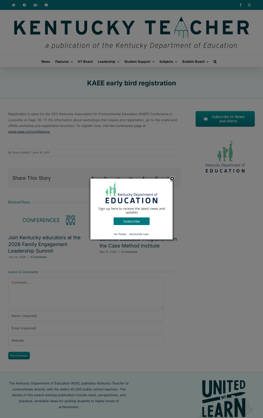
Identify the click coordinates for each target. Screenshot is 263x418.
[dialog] (131, 209)
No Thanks (120, 234)
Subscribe (131, 221)
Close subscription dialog (172, 179)
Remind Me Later (139, 234)
